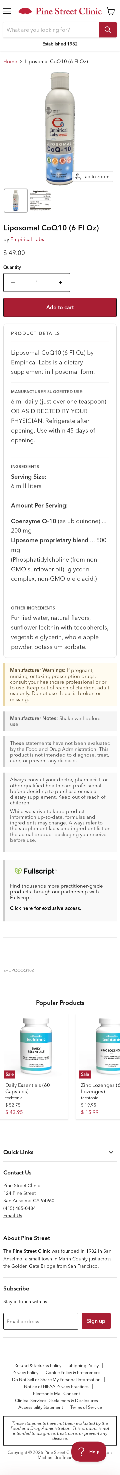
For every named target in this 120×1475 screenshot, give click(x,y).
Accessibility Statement (40, 1407)
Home (10, 61)
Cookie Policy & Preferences (73, 1372)
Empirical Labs (27, 239)
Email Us (12, 1216)
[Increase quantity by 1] (60, 282)
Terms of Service (86, 1407)
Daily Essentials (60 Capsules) (27, 1088)
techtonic (13, 1097)
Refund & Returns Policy (37, 1365)
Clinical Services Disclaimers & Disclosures (56, 1400)
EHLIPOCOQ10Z (18, 970)
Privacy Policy (25, 1372)
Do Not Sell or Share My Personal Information (56, 1379)
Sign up (96, 1321)
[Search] (108, 29)
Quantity (12, 267)
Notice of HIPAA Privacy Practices (56, 1386)
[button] (15, 200)
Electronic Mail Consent (56, 1393)
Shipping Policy (84, 1365)
